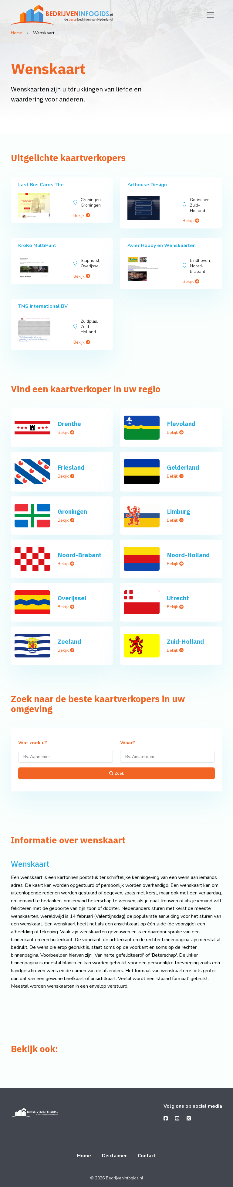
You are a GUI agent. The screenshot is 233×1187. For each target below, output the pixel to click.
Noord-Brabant (80, 555)
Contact (147, 1155)
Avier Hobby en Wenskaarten (161, 245)
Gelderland (183, 467)
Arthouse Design (147, 184)
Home (16, 33)
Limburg (178, 511)
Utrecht (178, 598)
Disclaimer (114, 1155)
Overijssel (72, 598)
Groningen (72, 511)
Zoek (118, 773)
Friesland (71, 467)
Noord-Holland (188, 555)
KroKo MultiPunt (37, 245)
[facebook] (166, 1118)
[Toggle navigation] (210, 15)
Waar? (127, 743)
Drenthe (69, 424)
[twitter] (189, 1118)
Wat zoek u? (32, 743)
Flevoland (181, 424)
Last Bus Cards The (41, 184)
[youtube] (177, 1118)
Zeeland (69, 641)
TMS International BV (43, 306)
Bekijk (79, 215)
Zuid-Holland (185, 641)
